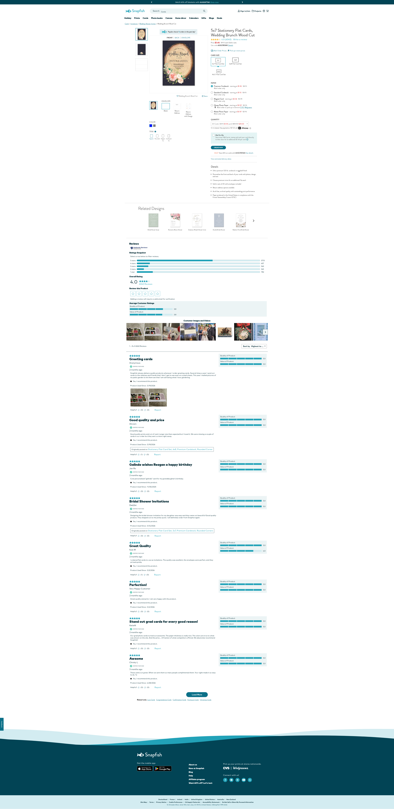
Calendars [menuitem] (194, 18)
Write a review (240, 39)
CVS (242, 107)
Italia (187, 799)
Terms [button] (151, 802)
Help (191, 775)
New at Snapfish (196, 768)
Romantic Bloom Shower (175, 230)
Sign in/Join (245, 11)
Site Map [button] (143, 802)
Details (230, 45)
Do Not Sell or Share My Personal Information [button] (238, 802)
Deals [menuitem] (219, 18)
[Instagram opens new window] (232, 779)
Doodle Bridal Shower (219, 230)
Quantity (215, 119)
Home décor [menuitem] (180, 18)
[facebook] (226, 779)
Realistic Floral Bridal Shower (241, 230)
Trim (151, 132)
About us (193, 764)
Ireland (179, 799)
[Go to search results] (204, 11)
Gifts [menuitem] (203, 18)
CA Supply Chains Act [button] (192, 802)
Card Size (215, 55)
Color (152, 122)
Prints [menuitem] (137, 18)
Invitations (134, 23)
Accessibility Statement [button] (211, 802)
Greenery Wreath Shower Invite (197, 230)
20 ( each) (228, 124)
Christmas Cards (205, 700)
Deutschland (163, 799)
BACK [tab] (177, 37)
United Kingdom (197, 799)
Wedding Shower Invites (147, 23)
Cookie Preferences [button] (175, 802)
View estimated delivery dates (221, 159)
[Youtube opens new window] (245, 779)
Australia (220, 799)
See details (249, 153)
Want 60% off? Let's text (200, 783)
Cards (127, 23)
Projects (257, 11)
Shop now (214, 2)
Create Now (218, 148)
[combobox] (179, 11)
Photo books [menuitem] (157, 18)
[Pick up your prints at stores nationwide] (226, 768)
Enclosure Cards (193, 700)
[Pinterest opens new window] (238, 779)
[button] (177, 96)
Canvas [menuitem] (169, 18)
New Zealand (231, 799)
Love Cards (151, 700)
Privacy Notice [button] (161, 802)
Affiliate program (197, 779)
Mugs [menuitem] (211, 18)
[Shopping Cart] (267, 11)
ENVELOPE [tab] (186, 37)
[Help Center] (264, 11)
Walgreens (248, 107)
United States (210, 799)
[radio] (150, 125)
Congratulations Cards (163, 700)
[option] (141, 34)
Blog (191, 772)
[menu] (204, 96)
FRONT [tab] (170, 37)
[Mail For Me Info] (247, 139)
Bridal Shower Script (153, 230)
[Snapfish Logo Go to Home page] (135, 11)
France (172, 799)
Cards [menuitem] (145, 18)
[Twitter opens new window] (251, 779)
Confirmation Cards (179, 700)
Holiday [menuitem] (127, 18)
